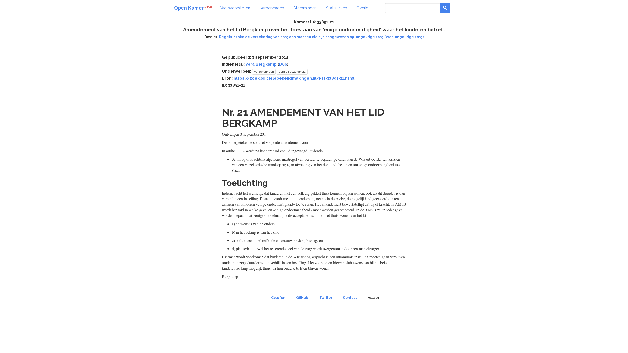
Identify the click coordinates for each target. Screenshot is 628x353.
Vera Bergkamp (261, 64)
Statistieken (336, 8)
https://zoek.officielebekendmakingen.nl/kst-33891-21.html (294, 78)
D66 (283, 64)
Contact (350, 298)
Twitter (325, 298)
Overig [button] (362, 8)
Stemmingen (305, 8)
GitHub (302, 298)
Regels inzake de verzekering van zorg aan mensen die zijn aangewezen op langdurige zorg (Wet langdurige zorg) (321, 37)
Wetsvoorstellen (235, 8)
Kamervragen (272, 8)
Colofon (278, 298)
